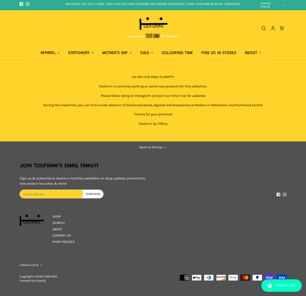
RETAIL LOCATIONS (152, 144)
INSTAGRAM (118, 139)
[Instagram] (156, 173)
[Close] (199, 116)
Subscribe (185, 159)
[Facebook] (150, 173)
